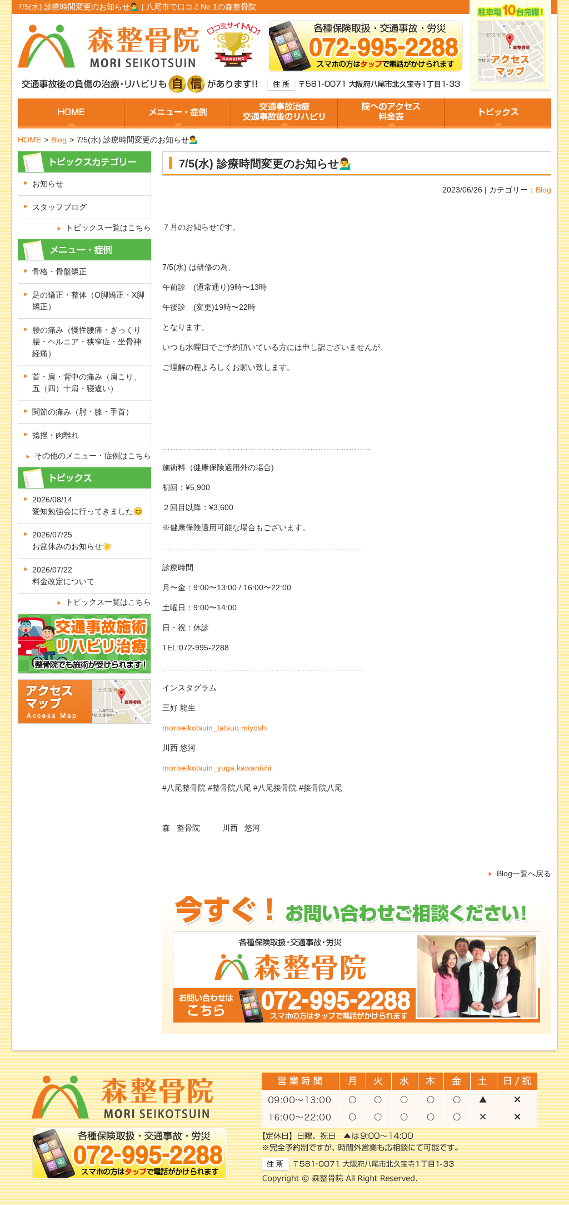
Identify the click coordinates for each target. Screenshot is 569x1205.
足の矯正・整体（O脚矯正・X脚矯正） (88, 300)
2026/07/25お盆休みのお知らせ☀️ (72, 540)
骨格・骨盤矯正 (59, 271)
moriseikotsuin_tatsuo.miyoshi (215, 727)
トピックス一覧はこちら (108, 227)
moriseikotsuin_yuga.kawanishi (216, 767)
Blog (59, 139)
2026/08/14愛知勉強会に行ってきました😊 (87, 505)
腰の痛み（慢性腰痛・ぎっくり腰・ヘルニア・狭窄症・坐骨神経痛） (86, 341)
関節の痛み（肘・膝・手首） (82, 411)
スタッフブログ (59, 207)
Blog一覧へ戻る (524, 873)
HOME (29, 139)
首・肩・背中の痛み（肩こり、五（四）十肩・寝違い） (86, 382)
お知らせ (47, 183)
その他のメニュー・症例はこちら (92, 455)
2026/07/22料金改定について (63, 575)
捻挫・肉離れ (55, 435)
